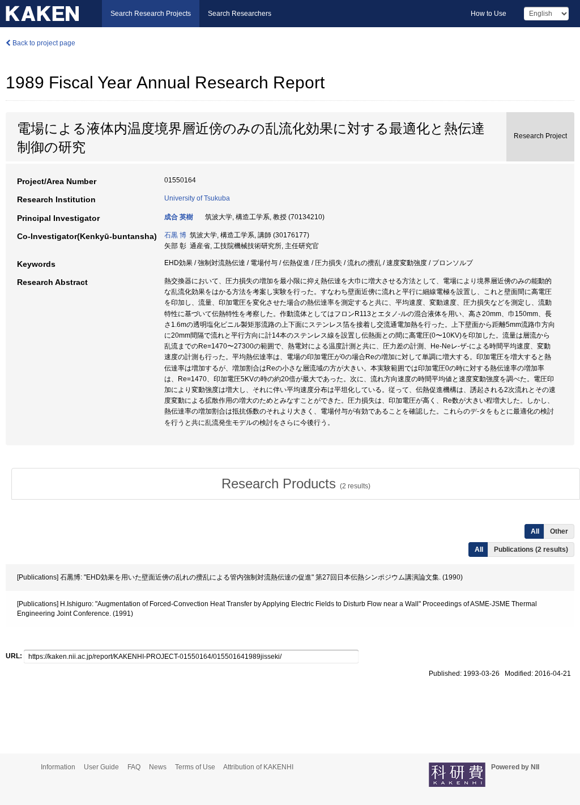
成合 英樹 (178, 217)
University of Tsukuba (197, 198)
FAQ (133, 767)
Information (58, 767)
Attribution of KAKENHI (258, 767)
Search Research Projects (150, 14)
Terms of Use (195, 767)
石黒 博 (175, 235)
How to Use (488, 14)
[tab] (295, 484)
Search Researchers (239, 14)
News (158, 767)
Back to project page (43, 43)
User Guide (101, 767)
